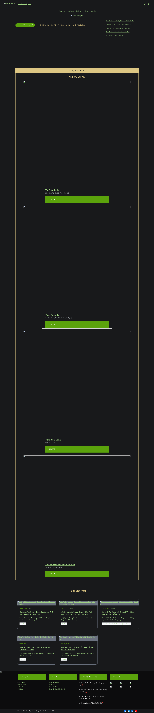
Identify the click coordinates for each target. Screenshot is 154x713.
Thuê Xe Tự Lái (52, 190)
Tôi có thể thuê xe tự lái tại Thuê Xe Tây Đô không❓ (93, 691)
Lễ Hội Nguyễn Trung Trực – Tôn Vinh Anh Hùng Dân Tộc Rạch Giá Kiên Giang (77, 613)
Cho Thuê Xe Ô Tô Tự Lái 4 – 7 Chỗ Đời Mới (120, 21)
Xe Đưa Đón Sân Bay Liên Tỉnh (60, 565)
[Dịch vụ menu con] (81, 11)
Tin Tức (23, 624)
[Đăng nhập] (145, 4)
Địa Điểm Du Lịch (108, 624)
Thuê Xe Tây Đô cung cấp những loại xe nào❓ (92, 684)
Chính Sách (22, 684)
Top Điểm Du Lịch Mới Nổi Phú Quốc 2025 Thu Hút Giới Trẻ (78, 649)
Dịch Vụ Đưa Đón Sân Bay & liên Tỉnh (118, 28)
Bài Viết (21, 689)
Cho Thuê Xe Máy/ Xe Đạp (114, 36)
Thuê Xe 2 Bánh (53, 440)
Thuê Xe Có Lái (52, 315)
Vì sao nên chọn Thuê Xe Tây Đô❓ (92, 703)
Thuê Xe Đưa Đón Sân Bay (57, 689)
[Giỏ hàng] (148, 4)
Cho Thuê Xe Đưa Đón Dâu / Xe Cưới (117, 32)
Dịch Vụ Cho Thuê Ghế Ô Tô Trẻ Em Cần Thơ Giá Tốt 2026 (36, 649)
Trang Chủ (26, 677)
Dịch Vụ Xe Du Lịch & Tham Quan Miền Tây (120, 24)
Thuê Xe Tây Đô (24, 4)
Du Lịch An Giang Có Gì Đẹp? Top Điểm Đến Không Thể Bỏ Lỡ (118, 613)
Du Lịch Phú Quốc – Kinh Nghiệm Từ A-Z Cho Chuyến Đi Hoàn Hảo (36, 613)
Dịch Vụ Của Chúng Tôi (25, 25)
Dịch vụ (78, 11)
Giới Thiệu (21, 682)
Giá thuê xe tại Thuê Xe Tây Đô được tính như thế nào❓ (91, 697)
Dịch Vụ (21, 687)
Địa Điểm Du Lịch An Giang (122, 624)
